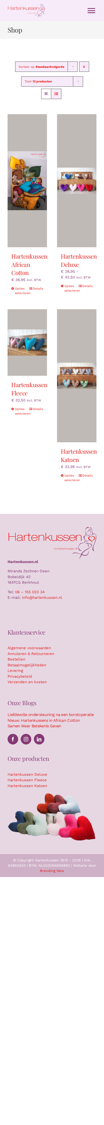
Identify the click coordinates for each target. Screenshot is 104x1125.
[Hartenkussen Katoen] (76, 375)
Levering (15, 670)
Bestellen (16, 659)
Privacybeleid (20, 676)
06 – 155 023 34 (30, 592)
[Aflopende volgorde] (84, 66)
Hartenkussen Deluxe (79, 260)
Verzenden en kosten (27, 682)
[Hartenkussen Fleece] (27, 342)
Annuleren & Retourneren (31, 653)
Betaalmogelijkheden (27, 665)
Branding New (52, 871)
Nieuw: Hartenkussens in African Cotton (44, 720)
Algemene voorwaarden (29, 648)
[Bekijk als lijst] (56, 94)
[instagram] (26, 739)
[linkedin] (39, 739)
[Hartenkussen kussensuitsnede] (52, 794)
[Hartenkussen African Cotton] (27, 180)
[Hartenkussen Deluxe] (76, 180)
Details (38, 288)
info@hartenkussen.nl (42, 597)
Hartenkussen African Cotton (29, 264)
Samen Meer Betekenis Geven (34, 726)
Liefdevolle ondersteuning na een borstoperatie (51, 714)
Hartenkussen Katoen (79, 455)
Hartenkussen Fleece (27, 780)
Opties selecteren (21, 291)
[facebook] (13, 739)
